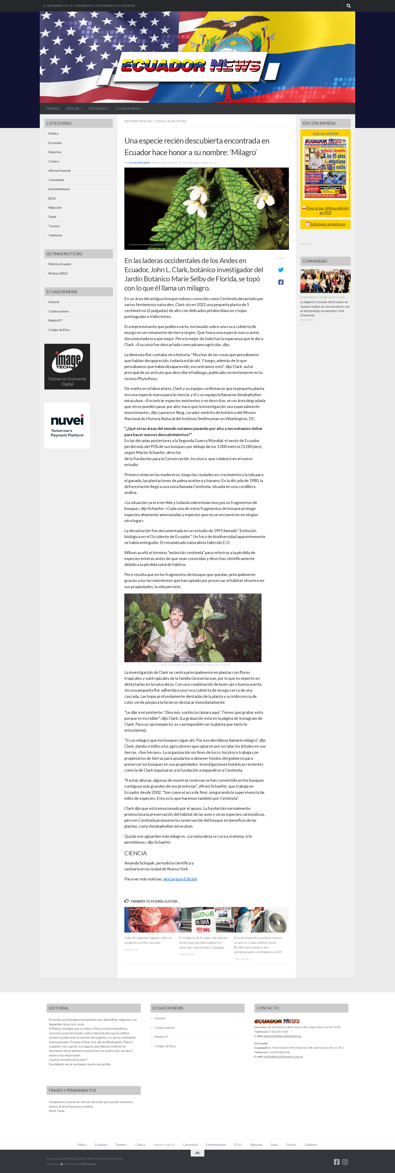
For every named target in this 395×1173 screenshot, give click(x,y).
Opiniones (55, 235)
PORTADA (53, 108)
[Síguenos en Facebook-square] (337, 1162)
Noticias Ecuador (60, 264)
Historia (53, 302)
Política (53, 133)
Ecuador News (140, 162)
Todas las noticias (171, 121)
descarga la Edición (180, 879)
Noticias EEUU (58, 273)
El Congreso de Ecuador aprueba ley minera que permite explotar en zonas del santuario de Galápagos (203, 942)
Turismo (54, 226)
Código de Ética (59, 330)
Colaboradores (58, 311)
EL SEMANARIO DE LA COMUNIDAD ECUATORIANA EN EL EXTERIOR (89, 6)
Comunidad (56, 180)
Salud (52, 217)
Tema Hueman (88, 1163)
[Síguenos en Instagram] (345, 1162)
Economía (55, 143)
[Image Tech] (67, 388)
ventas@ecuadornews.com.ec (283, 1056)
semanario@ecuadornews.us (282, 1036)
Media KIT (55, 320)
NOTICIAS (72, 108)
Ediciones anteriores (327, 224)
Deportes (54, 152)
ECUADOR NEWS (128, 108)
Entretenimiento (59, 189)
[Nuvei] (67, 447)
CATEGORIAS (97, 108)
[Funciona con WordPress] (62, 1164)
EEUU (52, 198)
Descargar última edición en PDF (327, 210)
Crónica (53, 161)
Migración (55, 207)
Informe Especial (138, 121)
